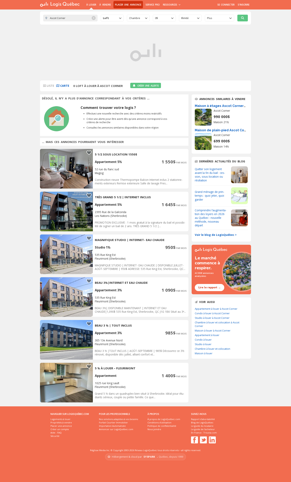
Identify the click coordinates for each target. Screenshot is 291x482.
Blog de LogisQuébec (202, 422)
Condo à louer (203, 339)
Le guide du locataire (202, 425)
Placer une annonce (128, 4)
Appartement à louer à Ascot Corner (216, 309)
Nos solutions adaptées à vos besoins (118, 419)
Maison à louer (203, 353)
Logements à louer (60, 419)
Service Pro (153, 4)
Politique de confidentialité (161, 425)
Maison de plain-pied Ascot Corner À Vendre (230, 130)
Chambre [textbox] (134, 18)
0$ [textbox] (156, 18)
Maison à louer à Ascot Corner (212, 330)
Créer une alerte (148, 85)
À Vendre (105, 4)
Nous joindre (154, 429)
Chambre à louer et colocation (212, 349)
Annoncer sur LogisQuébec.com (116, 429)
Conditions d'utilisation (159, 422)
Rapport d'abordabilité (203, 419)
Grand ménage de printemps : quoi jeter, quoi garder (209, 195)
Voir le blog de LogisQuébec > (216, 235)
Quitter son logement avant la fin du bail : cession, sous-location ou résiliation (210, 174)
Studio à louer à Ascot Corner (212, 318)
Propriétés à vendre (61, 422)
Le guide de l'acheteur (203, 429)
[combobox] (112, 18)
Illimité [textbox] (185, 18)
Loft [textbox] (106, 18)
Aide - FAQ (56, 432)
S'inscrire (243, 4)
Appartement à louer (207, 335)
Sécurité (54, 435)
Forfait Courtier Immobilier (113, 422)
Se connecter (226, 4)
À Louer (91, 4)
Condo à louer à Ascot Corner (212, 313)
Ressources (170, 4)
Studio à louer (203, 344)
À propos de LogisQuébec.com (163, 419)
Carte (64, 86)
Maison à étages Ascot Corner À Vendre (227, 106)
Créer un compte (59, 429)
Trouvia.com (210, 432)
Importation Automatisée (112, 425)
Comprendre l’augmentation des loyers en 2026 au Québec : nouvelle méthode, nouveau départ (210, 217)
